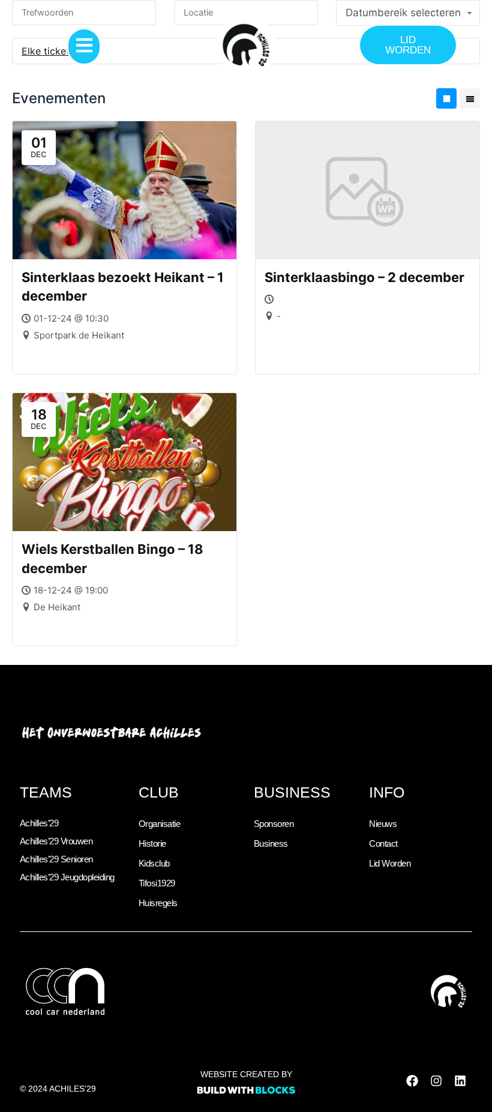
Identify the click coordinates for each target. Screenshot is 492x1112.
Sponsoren (274, 824)
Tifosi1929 (157, 883)
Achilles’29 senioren (56, 859)
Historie (152, 844)
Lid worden (389, 863)
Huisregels (158, 903)
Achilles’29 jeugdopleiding (67, 877)
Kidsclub (154, 863)
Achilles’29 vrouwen (56, 841)
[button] (84, 46)
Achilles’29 (39, 823)
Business (271, 844)
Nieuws (383, 824)
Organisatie (160, 824)
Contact (383, 844)
